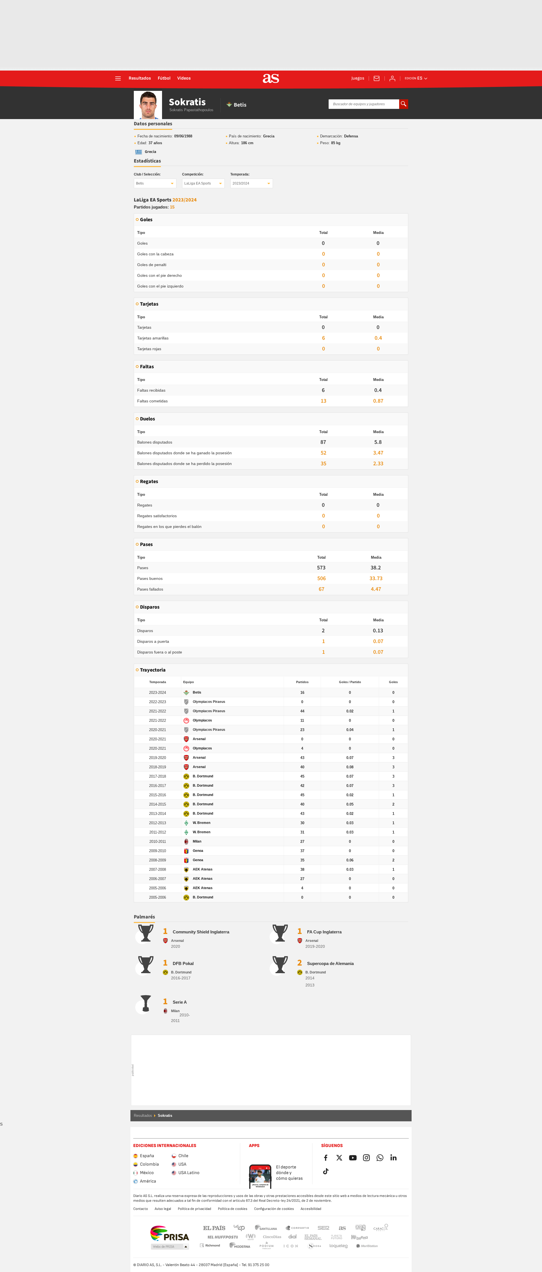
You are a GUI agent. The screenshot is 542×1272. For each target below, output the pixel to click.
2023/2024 (241, 183)
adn (360, 1227)
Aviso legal (163, 1209)
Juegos (357, 78)
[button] (169, 1247)
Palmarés (144, 916)
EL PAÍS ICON (266, 1246)
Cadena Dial (291, 1237)
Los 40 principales (239, 1227)
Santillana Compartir (297, 1227)
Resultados (140, 78)
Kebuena (355, 1237)
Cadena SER (323, 1227)
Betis (140, 183)
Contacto (140, 1209)
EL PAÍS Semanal (312, 1237)
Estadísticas (147, 161)
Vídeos (184, 78)
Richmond (379, 1237)
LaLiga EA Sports (197, 183)
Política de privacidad (194, 1209)
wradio (252, 1237)
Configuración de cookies (274, 1209)
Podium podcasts (240, 1246)
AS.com (342, 1227)
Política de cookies (232, 1209)
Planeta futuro (332, 1237)
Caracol (381, 1227)
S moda (290, 1246)
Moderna (209, 1245)
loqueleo (314, 1246)
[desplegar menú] (118, 78)
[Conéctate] (392, 78)
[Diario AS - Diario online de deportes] (271, 78)
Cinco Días (270, 1237)
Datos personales (153, 123)
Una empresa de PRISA (169, 1233)
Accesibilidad (311, 1209)
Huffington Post (222, 1237)
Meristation (339, 1246)
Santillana (266, 1227)
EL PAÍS (214, 1227)
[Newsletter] (376, 78)
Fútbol (164, 78)
